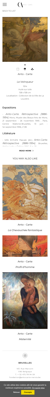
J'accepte (28, 392)
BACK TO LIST (9, 11)
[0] (25, 41)
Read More (25, 151)
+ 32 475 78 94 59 (26, 374)
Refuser (16, 392)
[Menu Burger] (5, 4)
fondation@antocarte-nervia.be (25, 377)
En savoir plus (38, 388)
